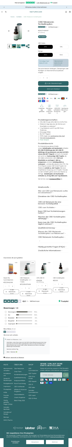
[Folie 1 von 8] (9, 46)
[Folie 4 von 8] (23, 46)
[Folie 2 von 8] (14, 46)
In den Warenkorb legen (54, 83)
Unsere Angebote (19, 397)
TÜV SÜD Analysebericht (47, 138)
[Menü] (2, 12)
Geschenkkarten (19, 394)
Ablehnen (55, 442)
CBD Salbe (31, 387)
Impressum (7, 386)
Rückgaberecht (8, 383)
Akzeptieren (35, 442)
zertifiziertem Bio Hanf (58, 136)
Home (12, 17)
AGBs (5, 392)
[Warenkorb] (70, 12)
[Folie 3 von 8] (19, 46)
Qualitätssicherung (20, 377)
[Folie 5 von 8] (28, 46)
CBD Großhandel (19, 386)
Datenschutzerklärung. (57, 437)
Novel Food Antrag (20, 383)
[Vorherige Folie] (4, 7)
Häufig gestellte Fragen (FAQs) (8, 402)
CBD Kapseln (32, 381)
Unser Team (18, 371)
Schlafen (19, 17)
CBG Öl (30, 384)
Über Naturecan (19, 368)
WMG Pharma (8, 420)
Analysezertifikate (19, 380)
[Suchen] (6, 12)
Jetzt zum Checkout (53, 89)
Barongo (6, 417)
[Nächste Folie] (66, 7)
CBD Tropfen (32, 373)
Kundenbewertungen (20, 374)
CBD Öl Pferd (32, 398)
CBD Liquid (31, 395)
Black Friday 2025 (19, 400)
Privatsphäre (7, 389)
